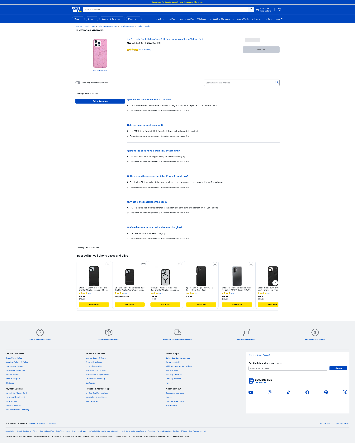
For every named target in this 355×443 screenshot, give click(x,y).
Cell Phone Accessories (107, 26)
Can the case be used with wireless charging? (156, 227)
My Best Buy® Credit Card (16, 393)
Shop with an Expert (94, 362)
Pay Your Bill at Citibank (15, 397)
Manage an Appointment (96, 370)
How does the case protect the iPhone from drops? (159, 176)
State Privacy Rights (63, 431)
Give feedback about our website (41, 423)
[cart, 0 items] (279, 9)
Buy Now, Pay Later (13, 405)
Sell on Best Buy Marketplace (178, 358)
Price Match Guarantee (15, 370)
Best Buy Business (173, 379)
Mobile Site (324, 423)
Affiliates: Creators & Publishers (179, 366)
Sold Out (261, 49)
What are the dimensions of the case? (151, 99)
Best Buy (79, 26)
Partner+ (169, 383)
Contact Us (90, 383)
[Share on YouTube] (250, 392)
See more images (100, 70)
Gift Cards (10, 383)
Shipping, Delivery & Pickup (17, 362)
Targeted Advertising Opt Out (168, 431)
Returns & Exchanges (14, 366)
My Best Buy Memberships (97, 393)
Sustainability (171, 405)
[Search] (277, 83)
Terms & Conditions (24, 431)
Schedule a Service (94, 366)
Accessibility (10, 431)
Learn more (260, 382)
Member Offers (92, 401)
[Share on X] (345, 392)
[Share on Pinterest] (326, 392)
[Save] (108, 264)
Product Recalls (12, 374)
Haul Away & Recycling (95, 379)
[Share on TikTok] (288, 392)
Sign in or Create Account (259, 355)
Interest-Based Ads (47, 431)
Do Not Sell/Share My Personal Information (104, 431)
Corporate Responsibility (176, 401)
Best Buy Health (172, 370)
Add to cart (94, 304)
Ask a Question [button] (100, 101)
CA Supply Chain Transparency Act (193, 431)
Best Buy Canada (342, 423)
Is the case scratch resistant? (146, 125)
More (278, 19)
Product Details (143, 26)
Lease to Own (11, 401)
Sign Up (338, 368)
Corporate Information (175, 393)
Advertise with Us (173, 362)
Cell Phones (90, 26)
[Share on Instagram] (269, 392)
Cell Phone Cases (127, 26)
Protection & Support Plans (97, 374)
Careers (169, 397)
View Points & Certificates (96, 397)
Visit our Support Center (96, 358)
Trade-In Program (13, 379)
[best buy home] (77, 9)
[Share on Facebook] (307, 392)
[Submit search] (251, 9)
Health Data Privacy (79, 431)
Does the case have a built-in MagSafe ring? (155, 150)
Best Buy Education (174, 374)
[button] (263, 9)
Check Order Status (14, 358)
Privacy (35, 431)
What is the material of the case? (148, 201)
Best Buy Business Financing (17, 409)
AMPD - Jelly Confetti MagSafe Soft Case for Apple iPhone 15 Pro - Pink (165, 39)
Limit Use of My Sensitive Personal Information (138, 431)
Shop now (198, 2)
